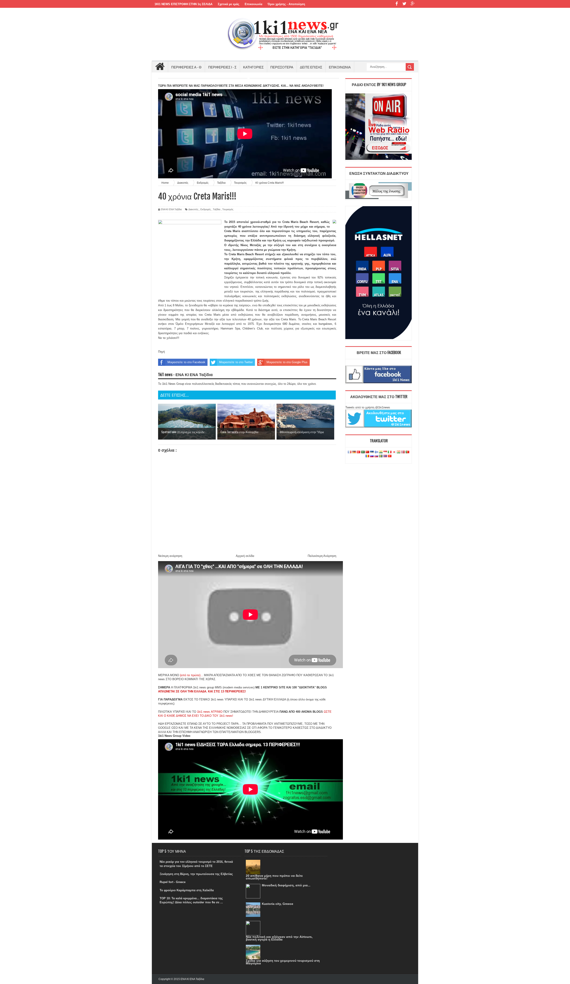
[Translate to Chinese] (367, 452)
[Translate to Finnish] (376, 452)
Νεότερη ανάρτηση (170, 556)
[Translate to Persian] (398, 452)
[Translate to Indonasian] (385, 452)
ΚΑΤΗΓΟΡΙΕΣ (253, 66)
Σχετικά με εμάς (228, 4)
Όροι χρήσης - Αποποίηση (286, 4)
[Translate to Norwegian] (403, 452)
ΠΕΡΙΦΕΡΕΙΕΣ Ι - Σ (222, 66)
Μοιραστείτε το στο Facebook (186, 362)
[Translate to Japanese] (394, 452)
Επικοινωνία (253, 4)
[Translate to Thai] (385, 456)
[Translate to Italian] (389, 452)
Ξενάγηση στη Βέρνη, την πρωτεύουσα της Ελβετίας (196, 874)
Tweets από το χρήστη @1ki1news (367, 407)
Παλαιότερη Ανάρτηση (322, 556)
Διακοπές (193, 209)
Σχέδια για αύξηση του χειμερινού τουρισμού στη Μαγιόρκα (283, 962)
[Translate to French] (349, 452)
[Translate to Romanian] (367, 456)
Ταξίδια (216, 209)
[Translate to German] (354, 452)
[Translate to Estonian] (372, 452)
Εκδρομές (205, 209)
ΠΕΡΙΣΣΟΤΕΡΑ (281, 66)
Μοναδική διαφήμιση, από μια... (286, 885)
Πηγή (161, 351)
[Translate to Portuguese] (407, 452)
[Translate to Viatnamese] (389, 456)
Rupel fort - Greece (172, 882)
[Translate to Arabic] (363, 452)
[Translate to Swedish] (381, 456)
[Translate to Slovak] (376, 456)
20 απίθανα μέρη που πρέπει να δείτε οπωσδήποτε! (274, 877)
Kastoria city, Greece (277, 903)
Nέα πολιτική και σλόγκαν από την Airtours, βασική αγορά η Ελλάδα (279, 938)
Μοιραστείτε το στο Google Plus (287, 362)
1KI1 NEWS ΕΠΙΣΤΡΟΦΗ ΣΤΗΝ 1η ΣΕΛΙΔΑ (183, 4)
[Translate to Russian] (372, 456)
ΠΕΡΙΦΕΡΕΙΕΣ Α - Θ (186, 66)
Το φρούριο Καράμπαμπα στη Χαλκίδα (187, 890)
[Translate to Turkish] (358, 452)
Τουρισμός (227, 209)
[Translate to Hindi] (381, 452)
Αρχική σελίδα (245, 556)
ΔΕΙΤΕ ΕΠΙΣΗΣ (311, 66)
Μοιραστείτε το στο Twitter (236, 362)
